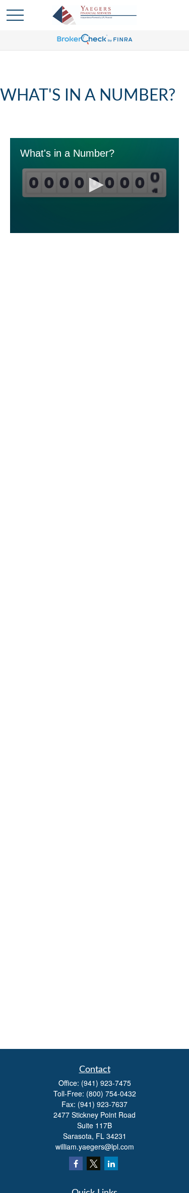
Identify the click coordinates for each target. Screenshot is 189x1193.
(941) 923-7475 (106, 1083)
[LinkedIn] (111, 1163)
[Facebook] (76, 1163)
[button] (95, 185)
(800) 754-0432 (111, 1093)
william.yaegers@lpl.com (94, 1146)
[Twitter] (93, 1163)
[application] (94, 185)
